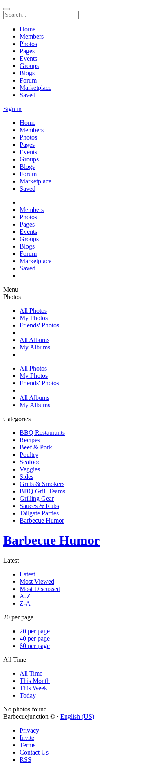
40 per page (35, 638)
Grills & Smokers (42, 483)
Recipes (30, 439)
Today (28, 695)
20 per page (35, 631)
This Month (35, 680)
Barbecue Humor (42, 520)
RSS (25, 759)
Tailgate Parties (39, 513)
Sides (26, 476)
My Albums (35, 347)
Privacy (29, 730)
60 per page (35, 645)
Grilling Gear (37, 498)
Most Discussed (40, 588)
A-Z (25, 596)
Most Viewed (37, 581)
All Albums (34, 339)
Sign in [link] (12, 108)
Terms (27, 745)
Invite (27, 737)
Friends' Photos (39, 325)
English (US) (77, 716)
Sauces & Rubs (39, 505)
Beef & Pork (36, 447)
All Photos (33, 310)
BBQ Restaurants (42, 432)
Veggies (30, 469)
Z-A (25, 603)
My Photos (34, 317)
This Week (33, 688)
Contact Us (34, 752)
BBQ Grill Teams (42, 491)
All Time (31, 673)
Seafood (30, 461)
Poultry (29, 454)
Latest (27, 574)
